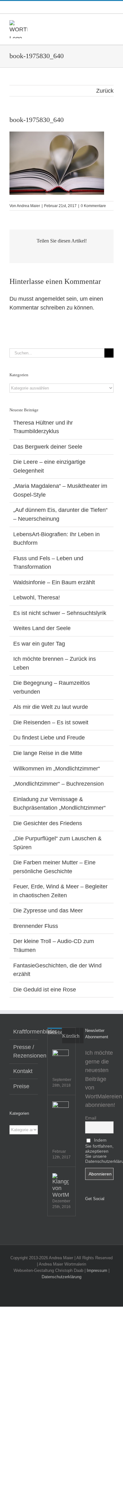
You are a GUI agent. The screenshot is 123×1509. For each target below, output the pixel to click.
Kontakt (22, 1071)
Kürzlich (70, 1036)
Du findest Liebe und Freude (49, 737)
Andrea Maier (28, 206)
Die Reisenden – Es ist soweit (50, 722)
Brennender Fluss (35, 926)
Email (90, 1117)
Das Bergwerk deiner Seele (47, 447)
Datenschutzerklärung (61, 1276)
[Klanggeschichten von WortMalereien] (60, 1185)
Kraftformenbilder (24, 1031)
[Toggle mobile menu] (111, 23)
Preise (21, 1086)
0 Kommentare (93, 206)
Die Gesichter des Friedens (47, 823)
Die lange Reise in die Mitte (47, 753)
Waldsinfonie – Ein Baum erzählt (54, 582)
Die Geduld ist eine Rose (44, 989)
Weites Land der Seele (42, 628)
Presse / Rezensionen (24, 1051)
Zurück (105, 91)
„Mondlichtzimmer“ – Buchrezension (58, 784)
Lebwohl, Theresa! (36, 597)
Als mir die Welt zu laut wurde (50, 707)
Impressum (97, 1270)
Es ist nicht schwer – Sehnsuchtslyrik (59, 613)
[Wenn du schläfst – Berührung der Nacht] (60, 1109)
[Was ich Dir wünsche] (60, 1058)
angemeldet (50, 299)
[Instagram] (96, 1215)
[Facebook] (87, 1215)
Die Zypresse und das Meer (48, 910)
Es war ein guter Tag (39, 644)
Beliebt (55, 1032)
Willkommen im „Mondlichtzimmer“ (56, 768)
